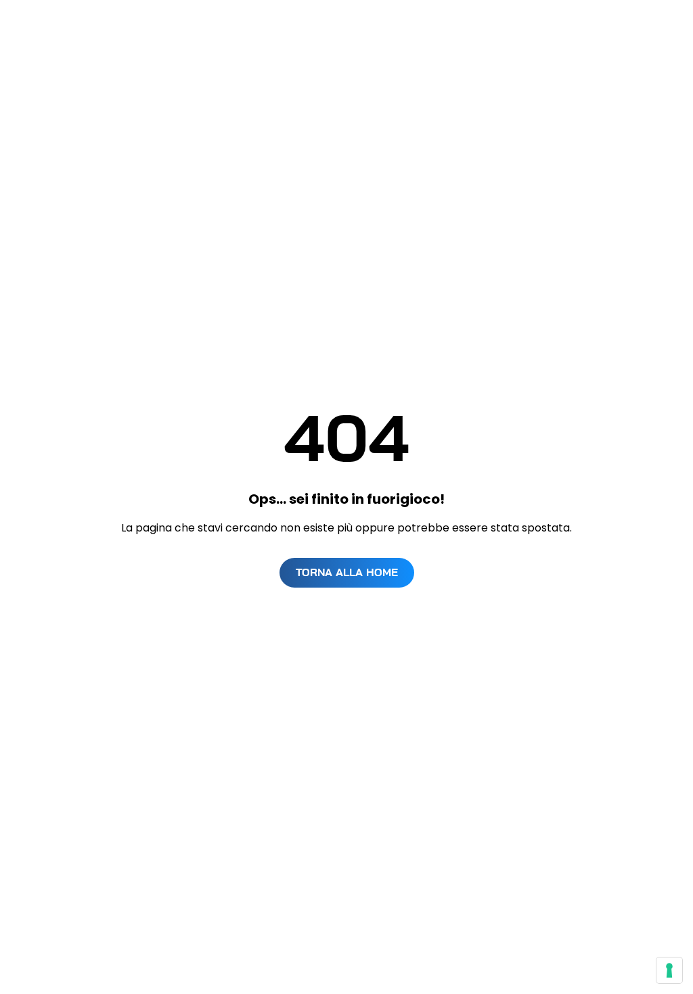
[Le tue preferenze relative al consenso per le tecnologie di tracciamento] (669, 970)
